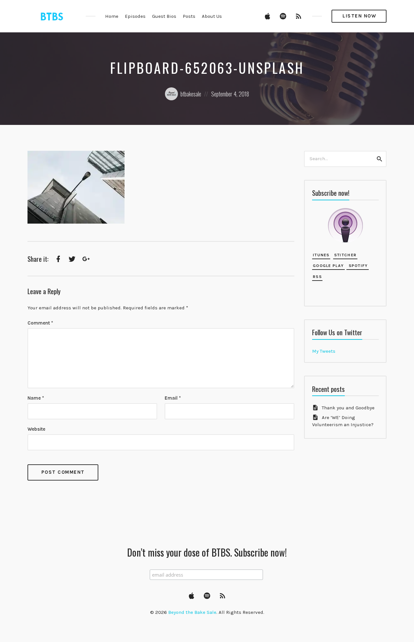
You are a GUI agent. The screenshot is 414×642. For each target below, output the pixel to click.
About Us (212, 16)
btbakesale (190, 94)
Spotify (357, 265)
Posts (189, 16)
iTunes (321, 254)
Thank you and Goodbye (348, 408)
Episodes (135, 16)
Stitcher (345, 254)
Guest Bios (164, 16)
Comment (40, 323)
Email (173, 398)
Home (111, 16)
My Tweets (323, 351)
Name (35, 398)
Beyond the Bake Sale (192, 612)
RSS (317, 276)
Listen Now (359, 16)
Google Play (328, 265)
